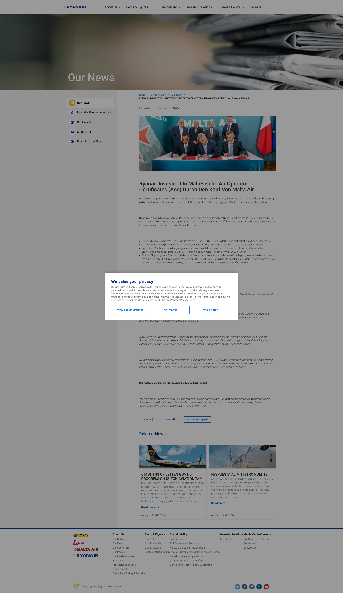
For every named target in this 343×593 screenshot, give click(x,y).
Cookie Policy (169, 300)
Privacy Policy (187, 300)
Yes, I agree (210, 310)
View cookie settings (130, 310)
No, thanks (170, 310)
